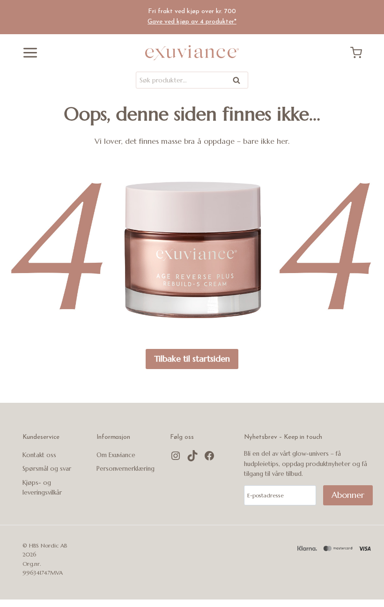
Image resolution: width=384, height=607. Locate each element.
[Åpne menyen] (26, 52)
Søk (237, 81)
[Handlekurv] (359, 53)
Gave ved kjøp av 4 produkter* (192, 21)
